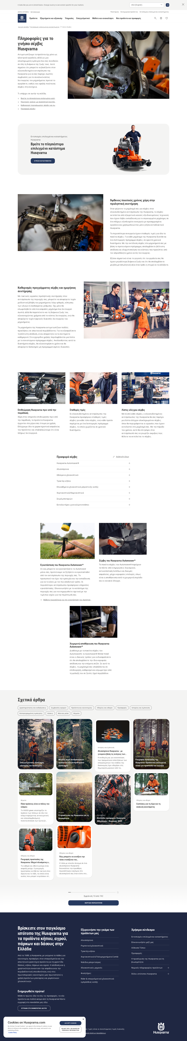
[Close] (83, 1019)
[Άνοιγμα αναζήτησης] (155, 18)
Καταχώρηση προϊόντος (129, 12)
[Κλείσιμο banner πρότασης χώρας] (183, 4)
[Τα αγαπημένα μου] (166, 18)
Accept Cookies (70, 1023)
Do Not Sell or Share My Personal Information (70, 1029)
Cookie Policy (12, 1032)
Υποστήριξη (114, 12)
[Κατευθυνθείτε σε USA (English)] (167, 5)
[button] (33, 18)
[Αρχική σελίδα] (22, 18)
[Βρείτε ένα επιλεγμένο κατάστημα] (161, 18)
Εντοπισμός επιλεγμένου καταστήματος (154, 12)
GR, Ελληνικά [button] (35, 12)
